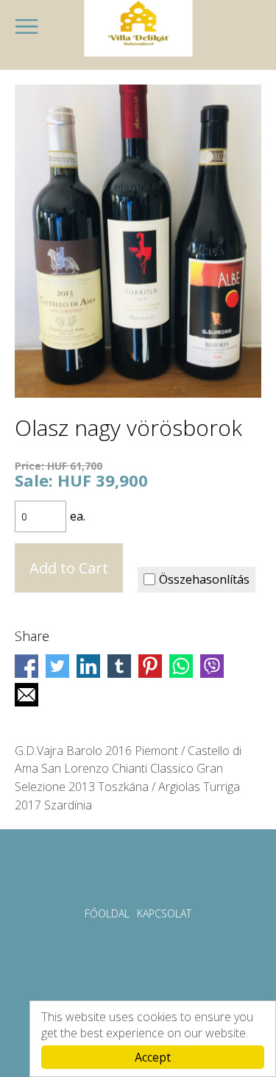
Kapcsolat (164, 913)
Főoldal (107, 913)
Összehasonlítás (204, 579)
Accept (153, 1057)
